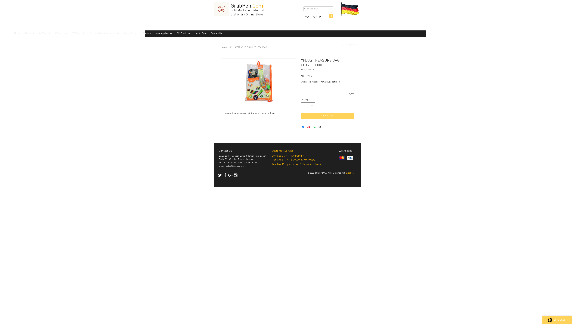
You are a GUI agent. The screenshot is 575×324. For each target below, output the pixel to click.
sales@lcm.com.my (235, 166)
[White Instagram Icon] (235, 175)
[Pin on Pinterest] (308, 127)
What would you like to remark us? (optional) (320, 82)
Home (224, 47)
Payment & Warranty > (303, 160)
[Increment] (312, 105)
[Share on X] (320, 127)
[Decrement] (303, 105)
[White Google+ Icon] (230, 175)
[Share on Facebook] (303, 127)
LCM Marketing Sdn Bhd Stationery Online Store (247, 13)
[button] (331, 15)
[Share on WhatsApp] (314, 127)
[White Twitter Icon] (220, 175)
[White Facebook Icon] (225, 175)
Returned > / (280, 160)
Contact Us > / (281, 156)
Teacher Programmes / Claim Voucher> (296, 164)
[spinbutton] (308, 105)
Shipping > (297, 156)
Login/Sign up (312, 16)
